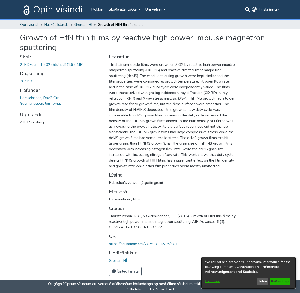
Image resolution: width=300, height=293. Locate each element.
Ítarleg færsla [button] (127, 271)
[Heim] (25, 9)
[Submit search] (248, 9)
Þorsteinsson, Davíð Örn (39, 97)
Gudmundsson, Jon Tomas (41, 103)
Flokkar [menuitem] (97, 9)
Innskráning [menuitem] (268, 9)
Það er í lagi (280, 281)
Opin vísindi (58, 9)
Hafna (262, 281)
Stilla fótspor (136, 289)
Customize (212, 281)
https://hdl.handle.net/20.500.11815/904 (143, 244)
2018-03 (28, 81)
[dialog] (248, 272)
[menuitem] (124, 9)
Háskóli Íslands (56, 24)
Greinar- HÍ (83, 24)
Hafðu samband (162, 289)
